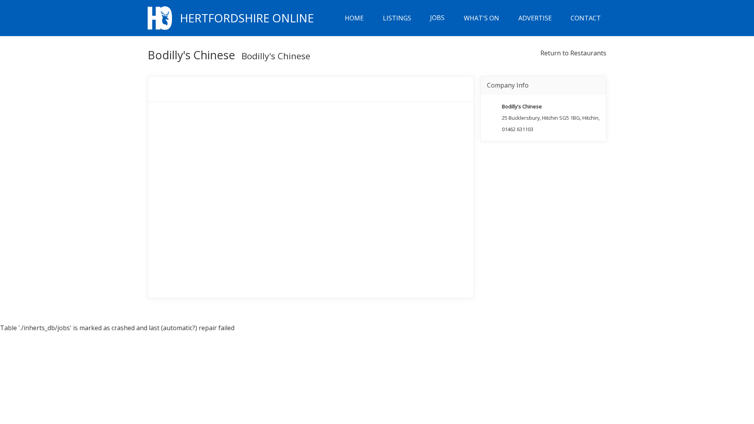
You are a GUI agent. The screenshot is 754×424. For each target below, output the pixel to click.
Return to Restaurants (573, 53)
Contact (586, 18)
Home (354, 18)
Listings (397, 18)
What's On (481, 18)
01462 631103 (517, 129)
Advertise (535, 18)
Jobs (437, 18)
